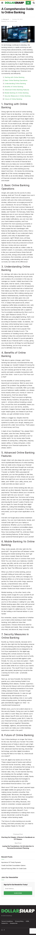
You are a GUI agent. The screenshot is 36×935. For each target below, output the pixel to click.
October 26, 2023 (17, 19)
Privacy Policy (19, 921)
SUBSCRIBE (18, 893)
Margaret (6, 19)
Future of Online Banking (13, 99)
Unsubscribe (13, 923)
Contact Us (4, 923)
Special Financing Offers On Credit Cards (13, 868)
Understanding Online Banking (15, 83)
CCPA (27, 921)
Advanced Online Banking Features (17, 90)
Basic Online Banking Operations (16, 80)
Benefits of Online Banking (14, 87)
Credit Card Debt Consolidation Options (13, 865)
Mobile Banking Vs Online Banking (16, 93)
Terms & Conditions (7, 921)
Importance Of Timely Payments (11, 862)
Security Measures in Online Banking (17, 96)
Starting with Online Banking (14, 77)
